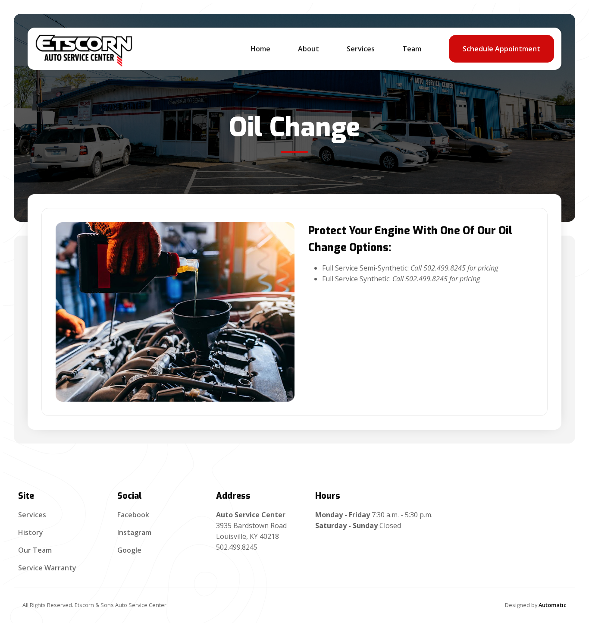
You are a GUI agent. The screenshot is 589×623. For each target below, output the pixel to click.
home (260, 48)
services (361, 48)
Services (32, 514)
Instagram (134, 532)
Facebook (133, 514)
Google (129, 550)
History (30, 532)
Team (411, 48)
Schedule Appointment (501, 48)
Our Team (35, 550)
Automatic (553, 605)
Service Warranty (47, 568)
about (308, 48)
